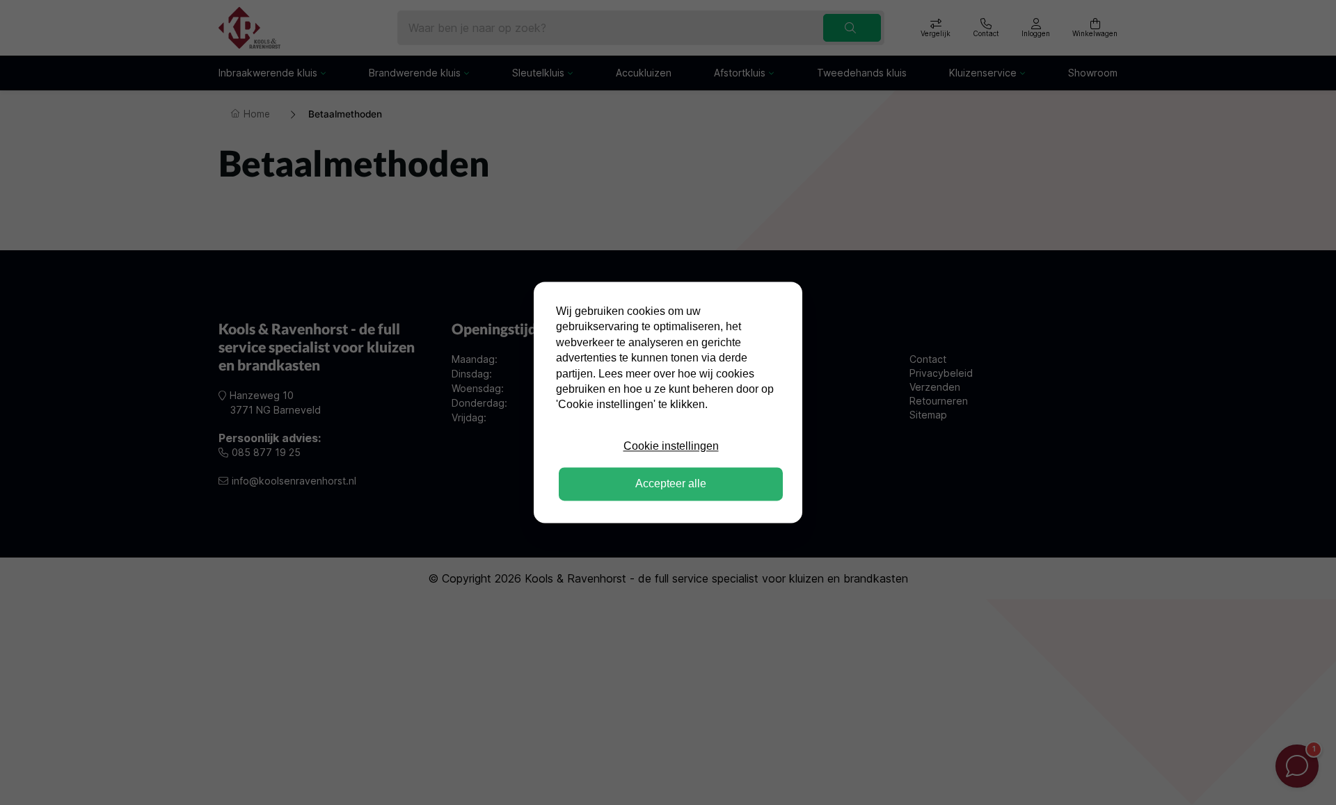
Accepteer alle (670, 484)
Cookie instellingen (671, 446)
